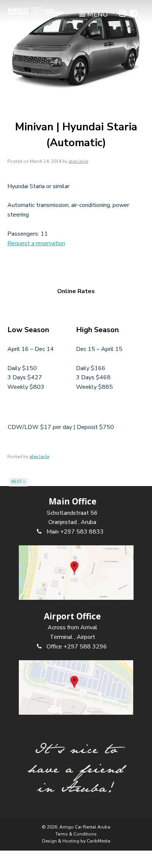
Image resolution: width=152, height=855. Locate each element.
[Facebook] (133, 14)
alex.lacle (78, 161)
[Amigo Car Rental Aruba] (36, 13)
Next (18, 482)
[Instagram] (122, 14)
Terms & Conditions (76, 834)
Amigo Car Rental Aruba (84, 827)
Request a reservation (36, 243)
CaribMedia (98, 841)
